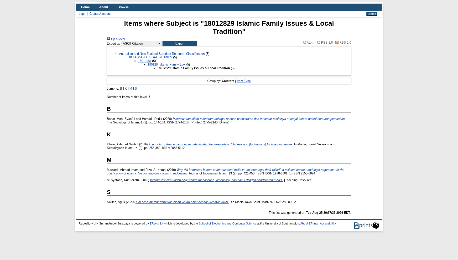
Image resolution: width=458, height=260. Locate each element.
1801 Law (144, 61)
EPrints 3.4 (157, 223)
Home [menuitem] (85, 7)
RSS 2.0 (344, 42)
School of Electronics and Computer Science (227, 223)
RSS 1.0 (326, 42)
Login (82, 13)
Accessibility (328, 223)
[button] (179, 43)
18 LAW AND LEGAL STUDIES (150, 57)
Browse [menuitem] (123, 7)
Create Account (100, 13)
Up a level (117, 39)
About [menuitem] (103, 7)
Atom (310, 42)
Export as (113, 43)
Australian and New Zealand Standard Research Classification (162, 54)
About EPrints (309, 223)
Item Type (244, 81)
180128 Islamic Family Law (166, 64)
